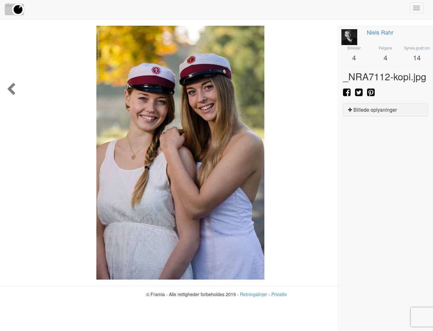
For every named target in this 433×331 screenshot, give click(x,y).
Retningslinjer (253, 294)
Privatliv (279, 294)
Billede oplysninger (374, 109)
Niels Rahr (380, 32)
